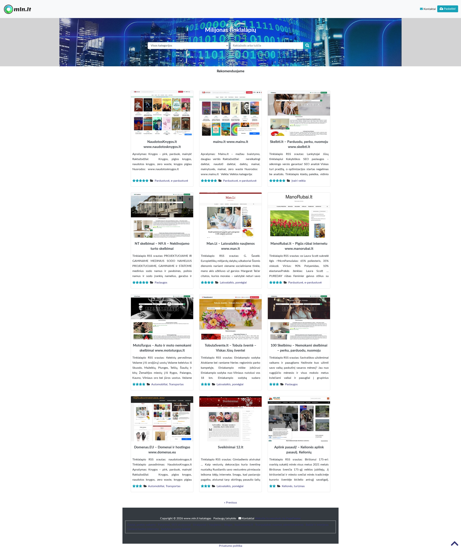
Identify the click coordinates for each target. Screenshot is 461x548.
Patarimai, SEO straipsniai (174, 524)
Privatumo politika (230, 545)
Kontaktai (429, 9)
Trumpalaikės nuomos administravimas (279, 524)
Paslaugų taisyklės (225, 518)
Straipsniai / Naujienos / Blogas (212, 524)
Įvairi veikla (299, 180)
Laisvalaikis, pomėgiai (233, 282)
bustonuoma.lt (244, 524)
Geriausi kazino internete (143, 529)
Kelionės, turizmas (293, 486)
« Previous (230, 502)
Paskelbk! (449, 8)
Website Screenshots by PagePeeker (278, 518)
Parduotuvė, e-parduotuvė (171, 180)
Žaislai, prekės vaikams (141, 524)
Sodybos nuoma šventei (176, 529)
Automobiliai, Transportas (167, 384)
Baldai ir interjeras (317, 524)
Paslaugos (161, 282)
